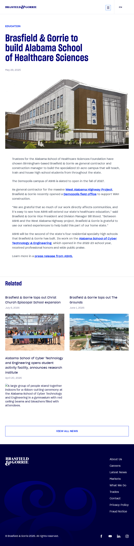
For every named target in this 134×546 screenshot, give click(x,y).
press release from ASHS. (54, 256)
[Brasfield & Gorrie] (21, 7)
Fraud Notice (118, 511)
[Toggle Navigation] (108, 7)
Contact (115, 498)
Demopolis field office (80, 194)
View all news (67, 431)
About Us (116, 459)
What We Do (118, 485)
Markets (115, 478)
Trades (114, 491)
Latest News (118, 472)
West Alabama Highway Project (89, 189)
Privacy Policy (119, 505)
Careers (115, 465)
